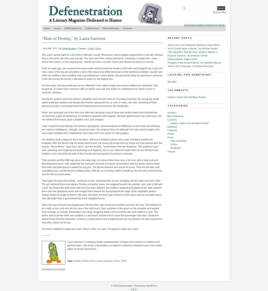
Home (47, 28)
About (57, 28)
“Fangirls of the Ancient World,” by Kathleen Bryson (194, 62)
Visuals (171, 151)
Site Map (172, 81)
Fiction (91, 48)
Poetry (170, 134)
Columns (172, 119)
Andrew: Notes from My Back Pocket (186, 97)
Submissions (92, 28)
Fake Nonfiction (178, 141)
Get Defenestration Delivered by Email (204, 25)
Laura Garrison (104, 261)
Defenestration (69, 48)
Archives (127, 28)
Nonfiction (175, 148)
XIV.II (123, 261)
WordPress (151, 286)
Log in (133, 289)
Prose (98, 48)
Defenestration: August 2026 (182, 59)
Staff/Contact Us (72, 28)
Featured (172, 130)
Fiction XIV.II (88, 261)
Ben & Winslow (111, 28)
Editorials (172, 126)
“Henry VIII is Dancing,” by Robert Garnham (190, 66)
